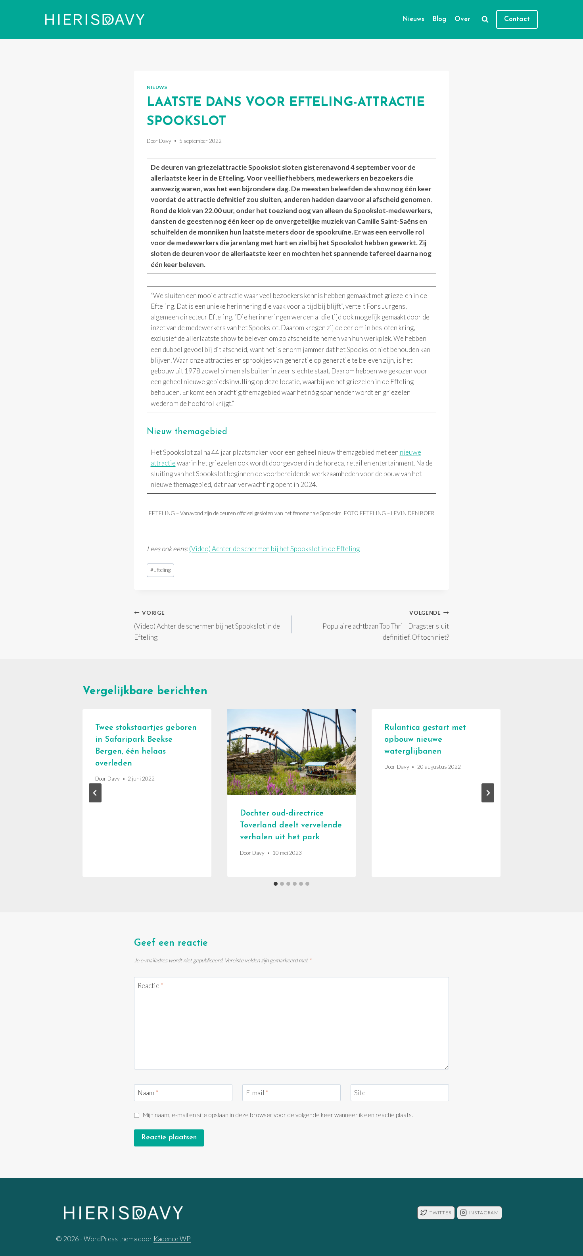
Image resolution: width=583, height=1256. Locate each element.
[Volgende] (487, 792)
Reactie (150, 985)
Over (462, 19)
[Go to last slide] (95, 792)
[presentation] (291, 752)
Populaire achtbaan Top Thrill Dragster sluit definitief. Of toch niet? (385, 625)
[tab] (276, 884)
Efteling (160, 570)
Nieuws (413, 19)
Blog (439, 19)
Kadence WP (172, 1239)
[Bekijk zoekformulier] (485, 19)
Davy (165, 141)
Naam (148, 1093)
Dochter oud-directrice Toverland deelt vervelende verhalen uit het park (291, 825)
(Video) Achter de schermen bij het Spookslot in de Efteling (274, 548)
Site (360, 1093)
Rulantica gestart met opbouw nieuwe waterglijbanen (425, 740)
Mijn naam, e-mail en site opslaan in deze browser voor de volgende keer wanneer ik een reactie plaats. (278, 1114)
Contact (517, 19)
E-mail (257, 1093)
